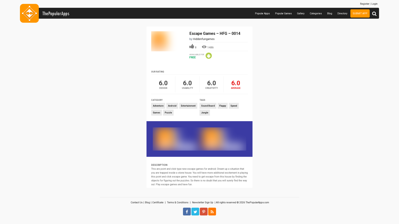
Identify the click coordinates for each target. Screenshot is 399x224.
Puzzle (168, 112)
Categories (316, 13)
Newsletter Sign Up (202, 202)
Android (172, 106)
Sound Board (208, 106)
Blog (329, 13)
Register (364, 3)
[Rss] (212, 211)
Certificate (157, 202)
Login (374, 3)
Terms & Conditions (177, 202)
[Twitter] (195, 211)
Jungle (204, 112)
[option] (176, 138)
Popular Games (283, 13)
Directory (342, 13)
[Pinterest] (204, 211)
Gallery (301, 13)
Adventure (158, 106)
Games (156, 112)
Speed (234, 106)
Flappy (222, 106)
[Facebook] (187, 211)
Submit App (360, 13)
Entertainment (188, 106)
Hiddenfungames (204, 39)
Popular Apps (262, 13)
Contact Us (137, 202)
